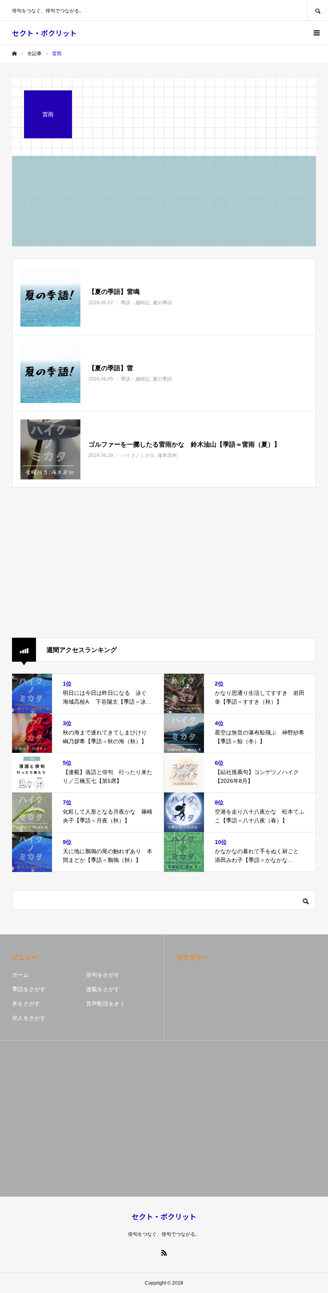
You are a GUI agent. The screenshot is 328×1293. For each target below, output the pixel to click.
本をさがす (26, 1003)
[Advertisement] (164, 563)
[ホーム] (14, 53)
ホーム (20, 975)
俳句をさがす (103, 975)
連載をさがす (103, 989)
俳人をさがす (29, 1018)
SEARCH (317, 10)
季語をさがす (29, 989)
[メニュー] (316, 33)
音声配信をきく (105, 1003)
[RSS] (164, 1253)
